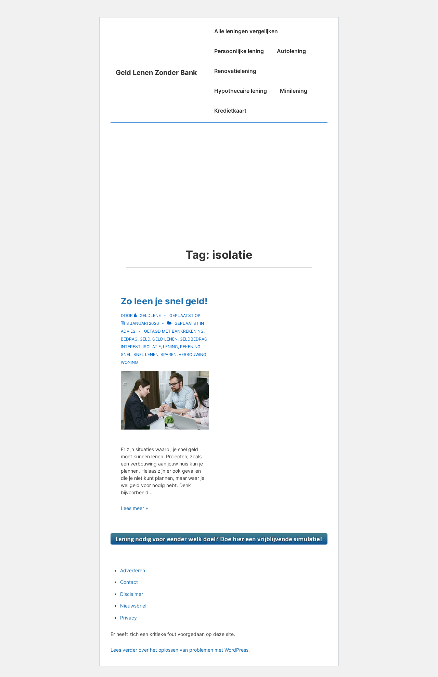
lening (170, 346)
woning (129, 362)
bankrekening (188, 331)
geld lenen (165, 339)
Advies (128, 331)
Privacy (128, 618)
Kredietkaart (230, 110)
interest (131, 346)
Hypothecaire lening (240, 90)
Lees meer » (134, 508)
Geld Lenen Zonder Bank (156, 72)
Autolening (291, 51)
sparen (168, 354)
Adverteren (132, 570)
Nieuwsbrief (133, 606)
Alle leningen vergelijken (246, 31)
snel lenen (145, 354)
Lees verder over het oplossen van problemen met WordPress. (180, 650)
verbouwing (192, 354)
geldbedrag (193, 339)
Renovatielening (235, 70)
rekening (190, 346)
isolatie (152, 346)
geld (145, 339)
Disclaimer (131, 594)
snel (126, 354)
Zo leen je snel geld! (164, 301)
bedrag (129, 339)
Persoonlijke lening (239, 51)
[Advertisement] (219, 174)
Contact (129, 582)
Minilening (293, 90)
